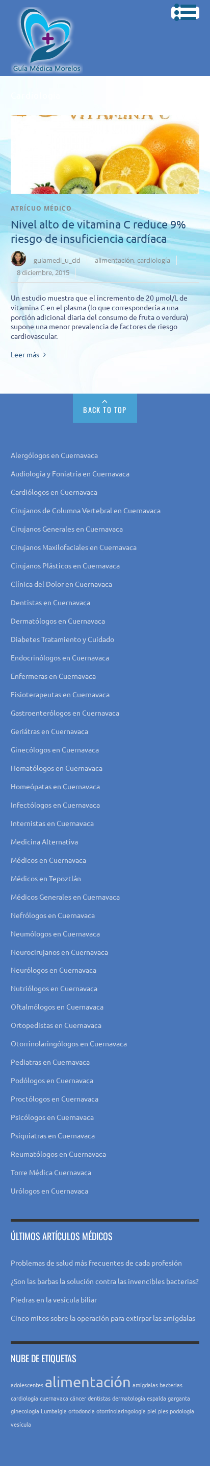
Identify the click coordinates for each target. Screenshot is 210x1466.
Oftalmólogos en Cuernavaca (57, 1006)
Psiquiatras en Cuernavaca (53, 1135)
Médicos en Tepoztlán (46, 878)
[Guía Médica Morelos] (47, 65)
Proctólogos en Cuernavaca (54, 1098)
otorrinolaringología (121, 1411)
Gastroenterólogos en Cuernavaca (65, 712)
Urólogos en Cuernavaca (49, 1190)
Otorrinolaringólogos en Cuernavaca (69, 1043)
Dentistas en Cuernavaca (50, 602)
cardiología (153, 260)
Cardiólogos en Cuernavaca (54, 491)
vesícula (21, 1424)
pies (163, 1411)
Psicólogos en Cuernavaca (52, 1116)
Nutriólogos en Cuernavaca (54, 988)
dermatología (128, 1398)
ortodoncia (81, 1411)
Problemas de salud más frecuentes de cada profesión (96, 1262)
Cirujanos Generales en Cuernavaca (67, 528)
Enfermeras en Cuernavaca (53, 675)
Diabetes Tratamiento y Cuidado (62, 639)
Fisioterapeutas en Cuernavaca (60, 694)
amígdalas (145, 1385)
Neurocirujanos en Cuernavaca (59, 951)
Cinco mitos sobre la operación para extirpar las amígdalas (103, 1317)
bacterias (171, 1385)
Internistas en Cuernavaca (52, 823)
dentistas (99, 1398)
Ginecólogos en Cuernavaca (55, 749)
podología (182, 1411)
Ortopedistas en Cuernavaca (56, 1024)
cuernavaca (54, 1398)
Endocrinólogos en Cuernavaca (60, 657)
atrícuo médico (41, 208)
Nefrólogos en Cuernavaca (53, 915)
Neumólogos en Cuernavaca (55, 933)
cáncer (78, 1398)
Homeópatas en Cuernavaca (55, 786)
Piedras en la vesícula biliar (54, 1299)
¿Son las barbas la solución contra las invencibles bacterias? (105, 1281)
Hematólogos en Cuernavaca (56, 767)
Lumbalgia (54, 1411)
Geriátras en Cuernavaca (49, 731)
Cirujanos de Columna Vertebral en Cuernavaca (86, 510)
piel (151, 1411)
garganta (179, 1398)
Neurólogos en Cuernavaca (53, 969)
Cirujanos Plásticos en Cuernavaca (65, 565)
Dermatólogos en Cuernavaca (58, 620)
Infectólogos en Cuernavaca (55, 804)
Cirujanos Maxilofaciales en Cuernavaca (74, 547)
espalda (156, 1398)
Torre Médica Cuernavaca (51, 1172)
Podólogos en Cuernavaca (52, 1080)
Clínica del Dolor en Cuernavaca (61, 583)
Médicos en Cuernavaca (48, 859)
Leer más (25, 354)
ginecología (25, 1411)
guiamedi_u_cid (57, 260)
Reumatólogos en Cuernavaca (58, 1153)
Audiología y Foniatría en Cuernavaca (70, 473)
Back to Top (105, 409)
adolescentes (27, 1385)
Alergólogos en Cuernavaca (54, 455)
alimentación (114, 260)
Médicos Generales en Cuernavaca (65, 896)
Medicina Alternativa (44, 841)
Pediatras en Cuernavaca (50, 1061)
